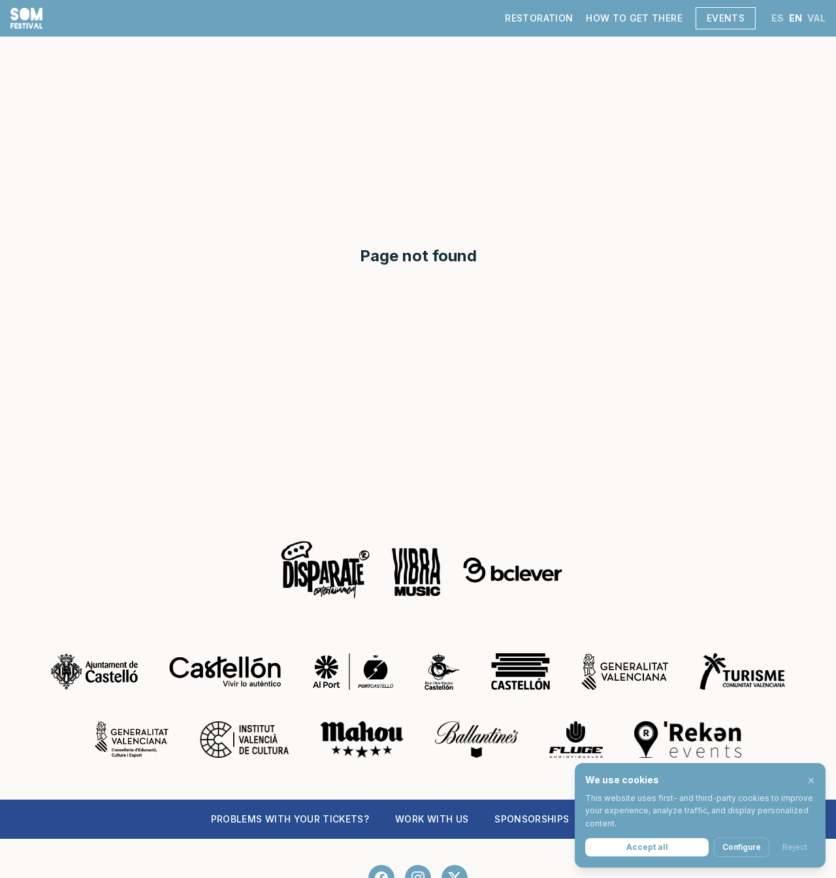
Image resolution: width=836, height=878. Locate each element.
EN (795, 18)
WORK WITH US (431, 818)
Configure (741, 847)
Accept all (647, 847)
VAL (816, 18)
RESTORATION (539, 18)
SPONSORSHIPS (531, 818)
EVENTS (726, 18)
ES (777, 18)
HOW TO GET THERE (634, 18)
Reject (794, 847)
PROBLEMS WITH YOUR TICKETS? (290, 818)
